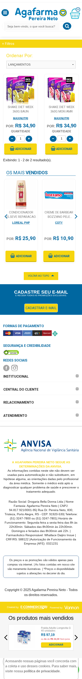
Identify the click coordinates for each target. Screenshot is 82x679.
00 (78, 9)
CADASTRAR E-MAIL (41, 308)
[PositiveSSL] (11, 352)
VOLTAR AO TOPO (38, 275)
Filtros (8, 44)
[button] (5, 13)
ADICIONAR (56, 644)
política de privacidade (42, 671)
